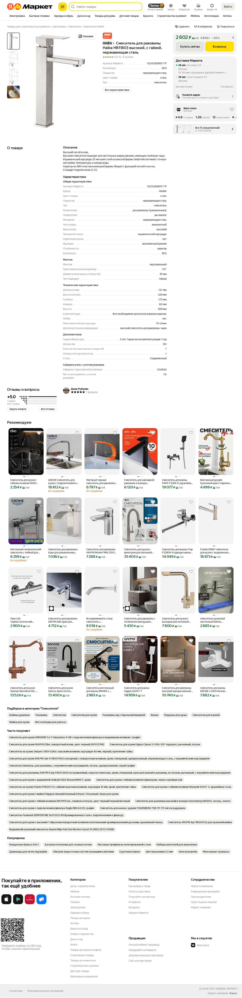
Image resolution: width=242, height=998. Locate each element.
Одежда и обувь (79, 912)
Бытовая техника (80, 896)
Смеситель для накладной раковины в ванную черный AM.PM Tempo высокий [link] (139, 482)
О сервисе (135, 902)
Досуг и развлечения (82, 886)
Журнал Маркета (138, 912)
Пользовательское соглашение (45, 991)
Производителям (201, 896)
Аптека (74, 923)
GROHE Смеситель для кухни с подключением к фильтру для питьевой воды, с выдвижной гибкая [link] (63, 482)
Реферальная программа (205, 891)
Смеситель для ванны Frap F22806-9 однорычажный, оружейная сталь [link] (177, 551)
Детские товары (79, 971)
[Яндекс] (233, 993)
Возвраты (134, 907)
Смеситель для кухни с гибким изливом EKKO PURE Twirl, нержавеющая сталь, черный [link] (25, 482)
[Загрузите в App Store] (6, 903)
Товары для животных (83, 960)
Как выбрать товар (139, 886)
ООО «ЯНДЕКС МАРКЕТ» (223, 988)
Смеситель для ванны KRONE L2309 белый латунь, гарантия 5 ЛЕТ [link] (213, 690)
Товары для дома (80, 918)
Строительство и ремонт (84, 965)
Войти (228, 6)
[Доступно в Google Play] (18, 903)
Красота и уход (79, 928)
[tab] (17, 16)
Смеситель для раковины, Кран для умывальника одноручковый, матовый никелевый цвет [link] (63, 551)
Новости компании (202, 886)
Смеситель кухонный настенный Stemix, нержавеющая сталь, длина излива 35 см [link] (216, 620)
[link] (19, 715)
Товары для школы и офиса (85, 949)
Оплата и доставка (139, 891)
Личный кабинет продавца (144, 944)
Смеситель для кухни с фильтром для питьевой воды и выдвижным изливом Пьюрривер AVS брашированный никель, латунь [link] (138, 551)
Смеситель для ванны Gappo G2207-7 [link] (136, 690)
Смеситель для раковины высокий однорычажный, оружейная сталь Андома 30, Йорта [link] (177, 690)
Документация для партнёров (146, 955)
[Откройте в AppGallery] (30, 903)
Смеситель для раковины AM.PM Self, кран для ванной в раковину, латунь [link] (63, 620)
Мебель (74, 891)
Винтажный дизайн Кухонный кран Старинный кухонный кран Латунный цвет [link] (215, 482)
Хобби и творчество (82, 934)
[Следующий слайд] (90, 81)
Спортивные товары (82, 955)
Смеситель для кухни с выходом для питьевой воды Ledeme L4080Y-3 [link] (176, 620)
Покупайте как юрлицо (142, 896)
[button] (107, 36)
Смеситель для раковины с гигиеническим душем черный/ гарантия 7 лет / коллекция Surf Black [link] (139, 620)
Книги (73, 944)
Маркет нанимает (201, 907)
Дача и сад (76, 939)
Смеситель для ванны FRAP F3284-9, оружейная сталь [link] (177, 482)
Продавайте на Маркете (142, 950)
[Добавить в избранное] (38, 432)
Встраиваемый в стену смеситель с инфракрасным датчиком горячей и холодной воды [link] (101, 620)
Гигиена (75, 902)
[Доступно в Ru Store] (41, 903)
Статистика (15, 991)
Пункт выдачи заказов (204, 902)
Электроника (77, 907)
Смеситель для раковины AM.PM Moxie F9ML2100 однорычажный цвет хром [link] (101, 551)
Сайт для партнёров (140, 960)
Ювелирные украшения (84, 976)
